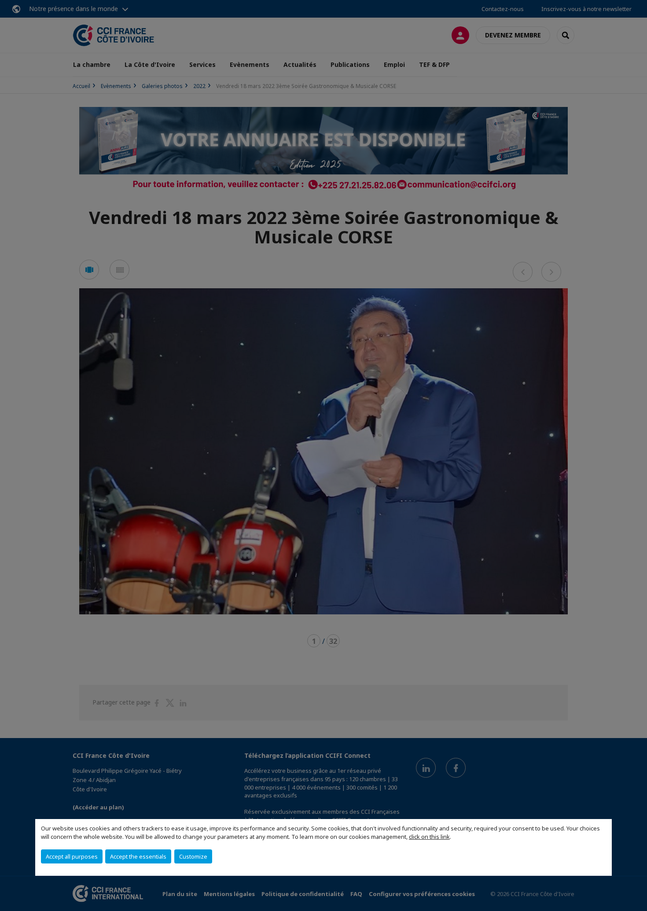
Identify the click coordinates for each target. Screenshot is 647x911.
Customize (193, 856)
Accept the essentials (138, 856)
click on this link (429, 837)
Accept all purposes (72, 856)
